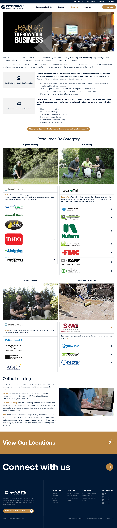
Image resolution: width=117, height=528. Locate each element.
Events (54, 498)
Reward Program (72, 495)
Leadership (55, 503)
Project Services (87, 495)
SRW (66, 338)
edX (4, 415)
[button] (30, 189)
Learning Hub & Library (89, 493)
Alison (5, 393)
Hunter (7, 195)
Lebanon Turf (65, 197)
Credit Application (72, 498)
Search (111, 1)
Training (69, 500)
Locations (55, 495)
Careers (54, 500)
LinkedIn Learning (10, 403)
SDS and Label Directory (89, 498)
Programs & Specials (73, 493)
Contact (54, 493)
